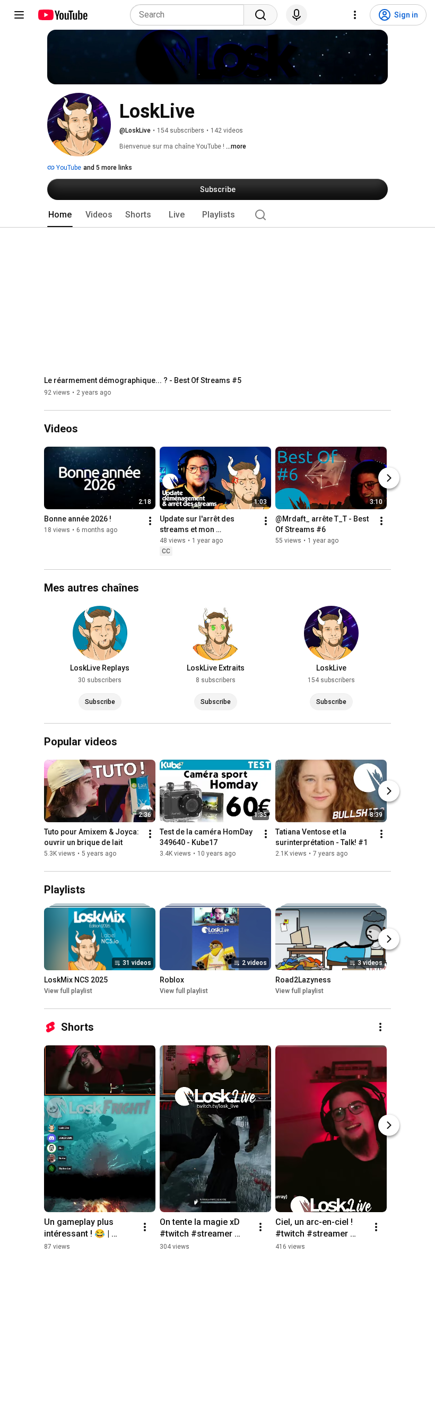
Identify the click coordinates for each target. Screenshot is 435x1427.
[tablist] (217, 215)
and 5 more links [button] (107, 167)
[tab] (60, 215)
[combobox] (190, 14)
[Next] (388, 478)
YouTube (68, 167)
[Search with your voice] (296, 14)
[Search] (260, 14)
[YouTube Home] (62, 15)
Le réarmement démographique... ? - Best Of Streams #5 (142, 380)
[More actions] (150, 521)
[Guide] (19, 14)
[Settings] (355, 14)
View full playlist (68, 991)
